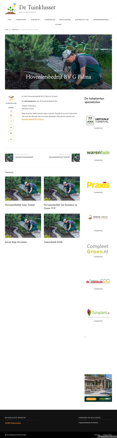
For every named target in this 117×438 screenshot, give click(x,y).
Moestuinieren (65, 20)
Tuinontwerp (21, 20)
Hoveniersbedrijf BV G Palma (33, 119)
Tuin (9, 20)
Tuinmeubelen (49, 20)
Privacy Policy (21, 435)
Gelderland (58, 70)
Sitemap (58, 24)
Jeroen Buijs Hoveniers (16, 242)
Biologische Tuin (82, 20)
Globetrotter (11, 103)
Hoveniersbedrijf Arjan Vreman (20, 205)
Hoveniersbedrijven (100, 20)
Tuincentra (35, 20)
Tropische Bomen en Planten (88, 423)
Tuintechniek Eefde (53, 242)
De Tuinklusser (37, 7)
